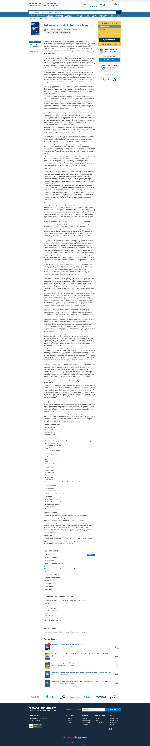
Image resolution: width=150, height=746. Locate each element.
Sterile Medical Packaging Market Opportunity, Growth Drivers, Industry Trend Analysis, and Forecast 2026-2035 (81, 672)
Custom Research (86, 722)
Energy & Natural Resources (69, 16)
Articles (112, 724)
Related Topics (33, 48)
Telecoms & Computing (87, 16)
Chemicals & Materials (50, 16)
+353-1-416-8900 (103, 5)
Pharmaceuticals (41, 15)
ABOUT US (94, 0)
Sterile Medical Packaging (51, 632)
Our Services (119, 16)
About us (70, 718)
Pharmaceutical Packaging (79, 632)
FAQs (97, 720)
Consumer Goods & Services (103, 16)
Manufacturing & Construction (59, 16)
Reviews (69, 722)
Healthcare (32, 15)
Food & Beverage (94, 16)
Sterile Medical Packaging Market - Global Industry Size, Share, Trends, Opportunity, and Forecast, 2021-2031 (80, 654)
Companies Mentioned (35, 46)
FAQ (108, 0)
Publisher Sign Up (114, 718)
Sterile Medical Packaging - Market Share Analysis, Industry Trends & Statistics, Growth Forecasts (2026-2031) (81, 681)
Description (32, 41)
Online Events (113, 722)
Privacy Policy (72, 742)
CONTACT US (101, 0)
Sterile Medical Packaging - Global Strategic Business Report (68, 663)
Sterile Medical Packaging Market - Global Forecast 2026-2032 (68, 644)
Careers (69, 720)
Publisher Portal (114, 720)
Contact (98, 718)
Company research (86, 720)
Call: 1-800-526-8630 (109, 56)
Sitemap (67, 742)
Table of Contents (34, 44)
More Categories (112, 16)
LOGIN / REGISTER (117, 0)
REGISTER (113, 709)
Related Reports (34, 51)
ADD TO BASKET (109, 40)
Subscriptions (85, 724)
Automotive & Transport (79, 16)
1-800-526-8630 (92, 7)
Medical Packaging (65, 632)
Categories (84, 718)
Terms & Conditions (80, 742)
